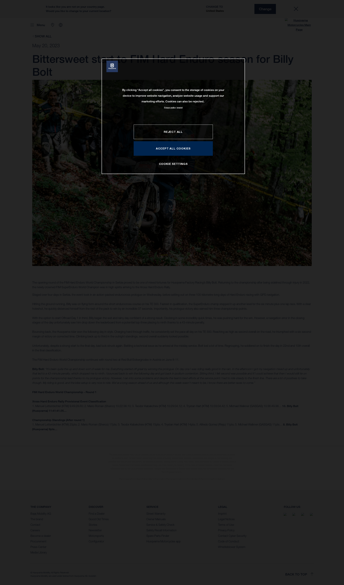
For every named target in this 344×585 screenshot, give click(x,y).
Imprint (180, 107)
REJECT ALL (173, 131)
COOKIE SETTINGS (173, 163)
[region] (173, 116)
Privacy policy (170, 107)
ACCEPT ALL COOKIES (173, 148)
